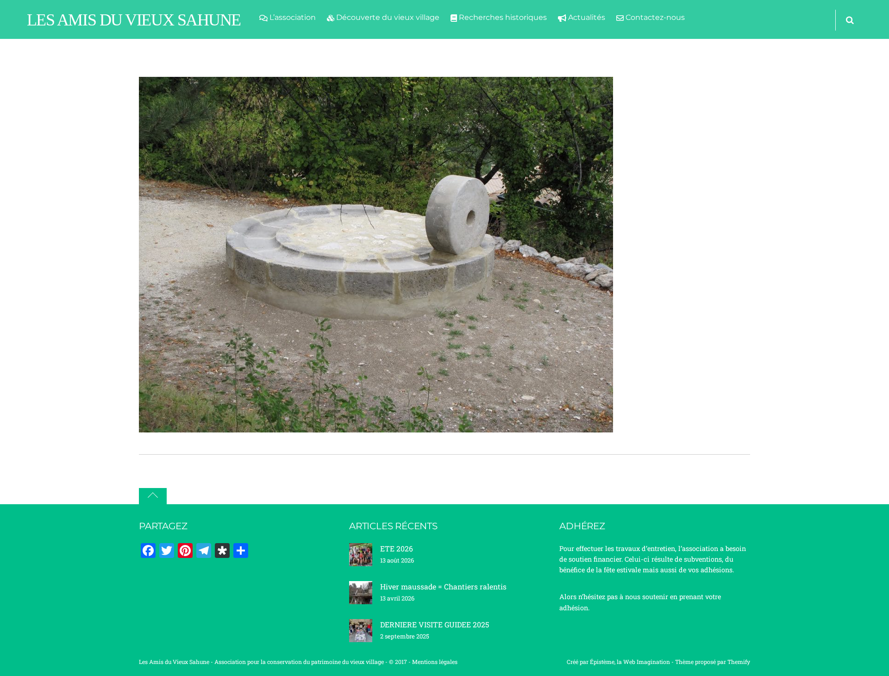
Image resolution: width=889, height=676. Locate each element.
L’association (292, 17)
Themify (738, 661)
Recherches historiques (502, 17)
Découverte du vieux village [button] (386, 17)
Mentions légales (434, 661)
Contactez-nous (654, 17)
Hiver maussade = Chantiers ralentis (443, 586)
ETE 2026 (396, 548)
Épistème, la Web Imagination (630, 661)
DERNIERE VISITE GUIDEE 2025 (434, 624)
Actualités (585, 17)
